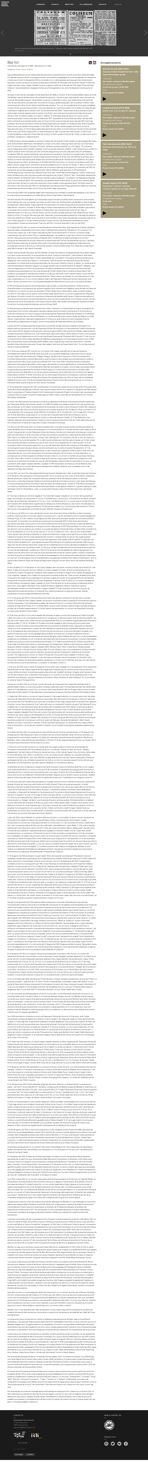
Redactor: (20, 69)
